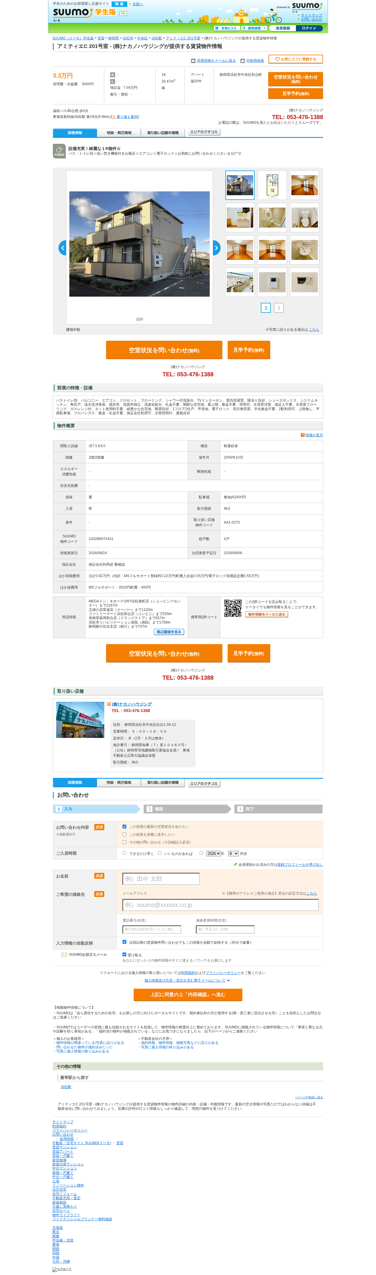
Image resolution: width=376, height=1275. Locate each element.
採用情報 (67, 1139)
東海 (55, 1244)
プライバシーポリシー (223, 973)
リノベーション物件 (68, 1185)
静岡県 (113, 38)
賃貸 (101, 38)
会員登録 (282, 28)
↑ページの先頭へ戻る (309, 1097)
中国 (55, 1257)
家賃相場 (59, 1160)
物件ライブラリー (66, 1215)
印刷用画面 (255, 61)
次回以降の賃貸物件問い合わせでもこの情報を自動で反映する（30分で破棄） (191, 942)
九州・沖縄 (61, 1261)
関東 (55, 1236)
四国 (55, 1253)
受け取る (135, 955)
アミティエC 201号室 (183, 38)
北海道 (57, 1228)
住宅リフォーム (64, 1194)
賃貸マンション (64, 1147)
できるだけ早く (141, 854)
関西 (55, 1249)
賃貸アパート (62, 1151)
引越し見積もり (64, 1206)
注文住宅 (59, 1189)
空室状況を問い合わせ (296, 79)
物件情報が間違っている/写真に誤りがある (90, 1043)
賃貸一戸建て (62, 1156)
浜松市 (128, 38)
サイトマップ (311, 15)
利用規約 (188, 973)
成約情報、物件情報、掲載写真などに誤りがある (180, 1043)
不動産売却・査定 (66, 1198)
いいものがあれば (178, 854)
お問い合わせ (311, 19)
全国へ (137, 4)
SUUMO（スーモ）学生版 (73, 38)
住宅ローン (61, 1211)
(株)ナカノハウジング (132, 704)
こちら (314, 329)
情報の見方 (314, 435)
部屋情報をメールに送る (216, 61)
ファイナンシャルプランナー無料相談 (82, 1219)
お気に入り (227, 28)
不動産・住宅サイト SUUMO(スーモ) (81, 1143)
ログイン (309, 28)
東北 (55, 1232)
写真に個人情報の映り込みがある (82, 1051)
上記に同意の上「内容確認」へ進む (188, 994)
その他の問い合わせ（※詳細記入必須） (161, 842)
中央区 (142, 38)
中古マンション (64, 1168)
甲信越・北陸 (62, 1240)
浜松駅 (157, 38)
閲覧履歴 (254, 28)
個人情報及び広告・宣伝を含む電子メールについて (185, 980)
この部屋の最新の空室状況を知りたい (159, 827)
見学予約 (295, 93)
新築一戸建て (62, 1173)
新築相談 (59, 1202)
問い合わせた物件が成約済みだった (84, 1047)
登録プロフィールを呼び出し (300, 865)
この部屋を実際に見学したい (152, 835)
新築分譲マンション (68, 1164)
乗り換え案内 (127, 117)
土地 (55, 1181)
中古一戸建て (62, 1177)
